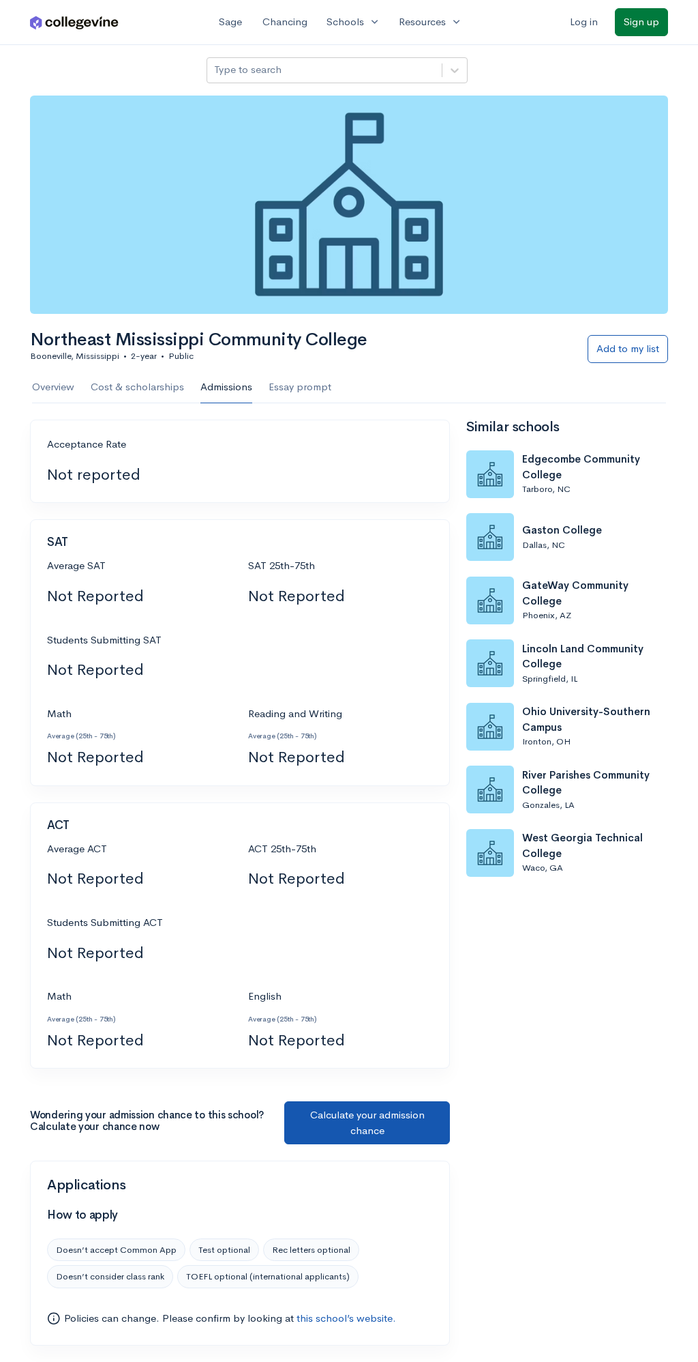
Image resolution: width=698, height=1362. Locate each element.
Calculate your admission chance (367, 1122)
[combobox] (215, 70)
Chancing (284, 21)
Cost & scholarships (137, 386)
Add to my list (627, 348)
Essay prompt (300, 386)
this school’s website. (346, 1318)
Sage (230, 21)
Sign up (641, 21)
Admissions (226, 386)
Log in (584, 21)
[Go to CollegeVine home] (74, 22)
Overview (53, 386)
